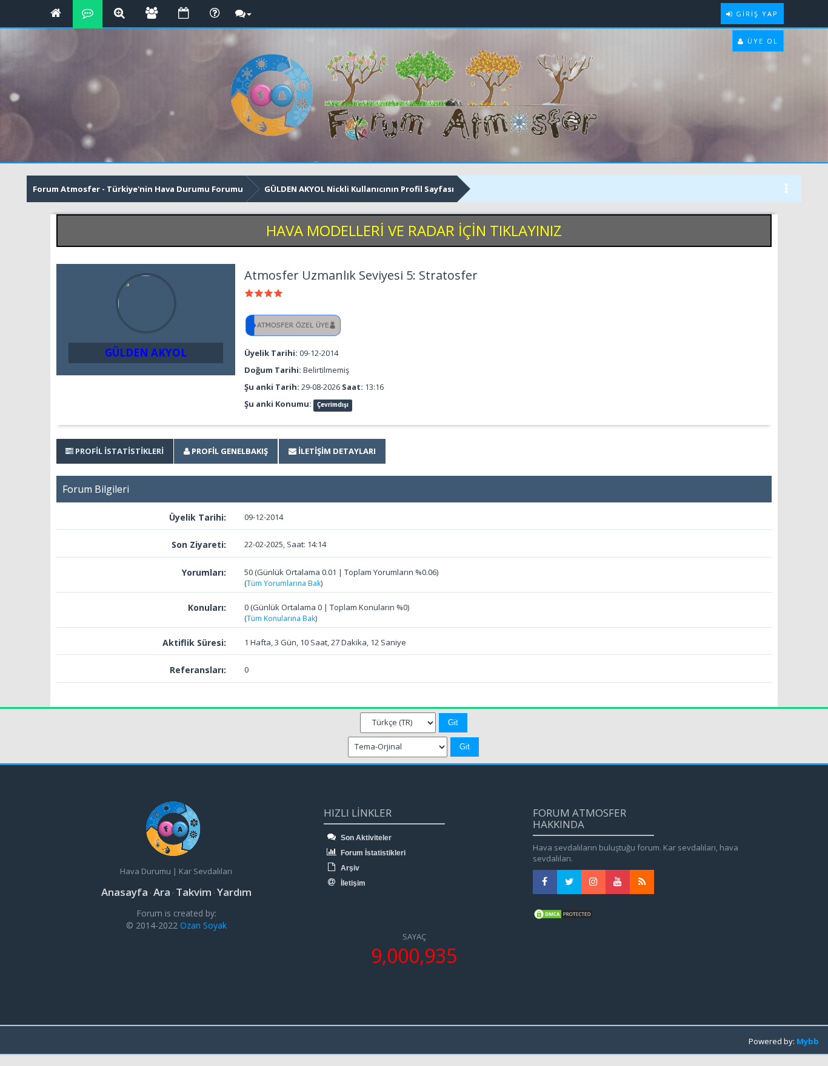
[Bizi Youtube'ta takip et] (618, 882)
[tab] (114, 451)
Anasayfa (124, 892)
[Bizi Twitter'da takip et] (569, 882)
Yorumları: (204, 572)
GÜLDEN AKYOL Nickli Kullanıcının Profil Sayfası (359, 188)
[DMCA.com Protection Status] (563, 913)
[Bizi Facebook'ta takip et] (545, 882)
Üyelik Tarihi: (197, 517)
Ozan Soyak (202, 925)
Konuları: (207, 607)
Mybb (807, 1041)
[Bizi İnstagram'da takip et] (593, 882)
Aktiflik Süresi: (194, 642)
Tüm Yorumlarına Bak (284, 583)
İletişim (352, 883)
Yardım (234, 892)
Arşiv (349, 868)
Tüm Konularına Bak (281, 618)
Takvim (194, 892)
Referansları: (198, 670)
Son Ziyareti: (199, 544)
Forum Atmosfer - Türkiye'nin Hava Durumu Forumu (138, 188)
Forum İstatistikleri (372, 853)
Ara (161, 892)
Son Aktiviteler (365, 838)
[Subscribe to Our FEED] (642, 882)
